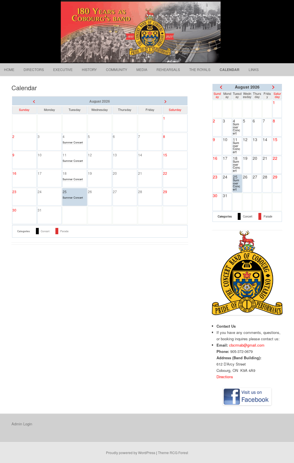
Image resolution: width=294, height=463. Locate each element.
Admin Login (21, 424)
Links (254, 69)
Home (9, 69)
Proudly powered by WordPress (130, 452)
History (89, 69)
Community (116, 69)
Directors (34, 69)
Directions (224, 376)
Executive (63, 69)
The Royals (199, 69)
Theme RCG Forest (173, 452)
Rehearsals (168, 69)
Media (141, 69)
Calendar (229, 69)
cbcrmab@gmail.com (246, 345)
